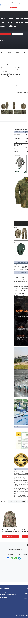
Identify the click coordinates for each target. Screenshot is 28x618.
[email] (8, 558)
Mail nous (18, 34)
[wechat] (15, 558)
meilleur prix (5, 34)
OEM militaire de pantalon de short (17, 501)
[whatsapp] (12, 558)
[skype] (19, 558)
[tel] (23, 558)
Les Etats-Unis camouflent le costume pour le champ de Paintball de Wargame (10, 531)
